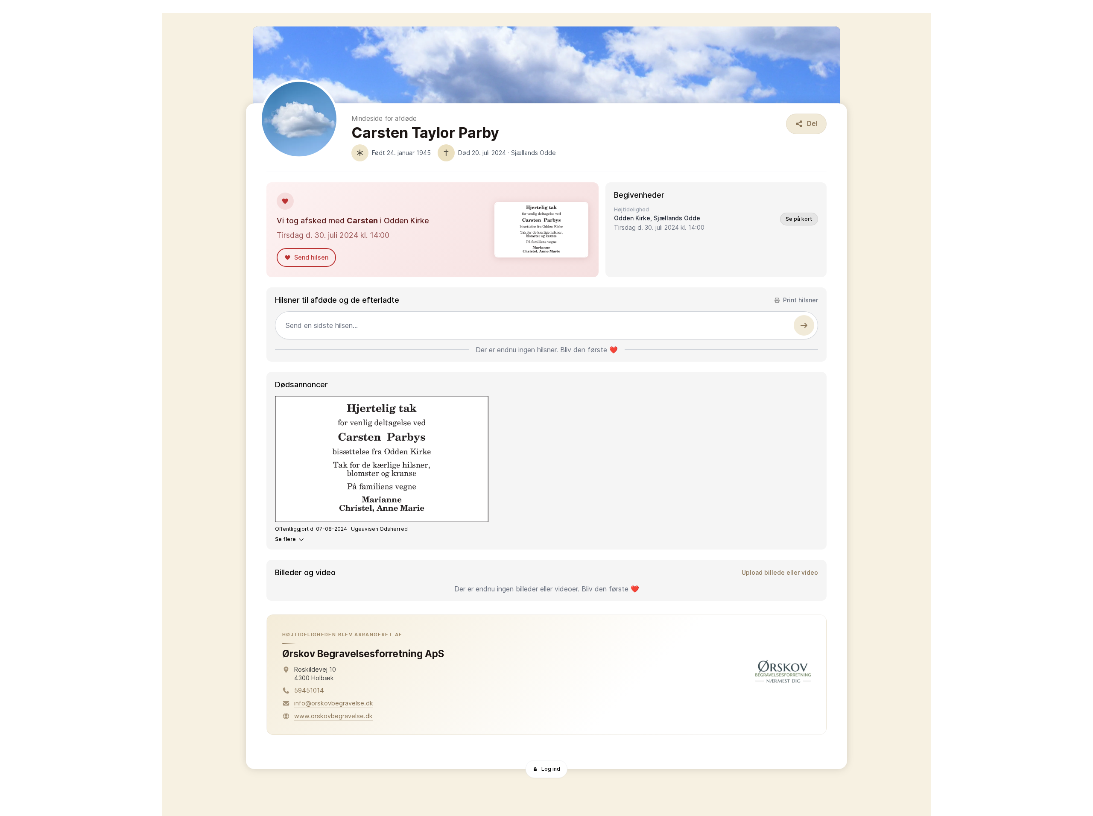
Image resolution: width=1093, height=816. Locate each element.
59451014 (309, 690)
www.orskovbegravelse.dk (333, 715)
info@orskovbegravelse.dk (333, 703)
